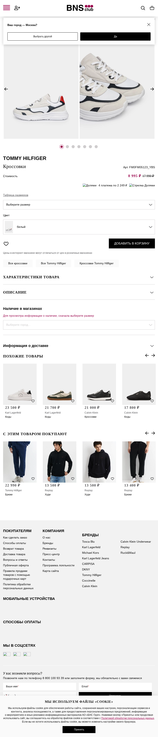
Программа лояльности (58, 565)
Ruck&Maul (128, 552)
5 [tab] (84, 147)
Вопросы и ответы (15, 559)
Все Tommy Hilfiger (53, 263)
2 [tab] (67, 147)
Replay (49, 490)
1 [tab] (61, 147)
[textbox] (79, 204)
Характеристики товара (31, 277)
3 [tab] (73, 147)
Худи (48, 494)
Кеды (8, 416)
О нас (46, 537)
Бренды (48, 543)
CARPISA (88, 563)
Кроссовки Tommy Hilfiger (97, 263)
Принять (79, 729)
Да (115, 36)
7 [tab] (96, 147)
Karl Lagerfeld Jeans (95, 558)
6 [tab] (90, 147)
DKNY (86, 569)
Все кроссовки (17, 263)
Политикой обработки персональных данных (127, 718)
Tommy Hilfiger (13, 490)
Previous (6, 89)
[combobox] (79, 204)
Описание (15, 292)
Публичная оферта (16, 565)
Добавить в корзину (132, 243)
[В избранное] (6, 243)
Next (152, 89)
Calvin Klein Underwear (136, 541)
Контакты (49, 559)
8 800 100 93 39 (53, 678)
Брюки (9, 494)
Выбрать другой (42, 36)
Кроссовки (90, 416)
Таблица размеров (15, 195)
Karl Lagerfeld (13, 412)
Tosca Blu (88, 541)
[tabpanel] (41, 84)
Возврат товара (13, 548)
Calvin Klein (91, 412)
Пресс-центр (51, 554)
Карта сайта (51, 570)
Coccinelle (88, 580)
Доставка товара (14, 554)
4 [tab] (79, 147)
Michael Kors (90, 552)
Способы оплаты (14, 543)
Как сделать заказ (15, 537)
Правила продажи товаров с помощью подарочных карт (16, 574)
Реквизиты (49, 548)
